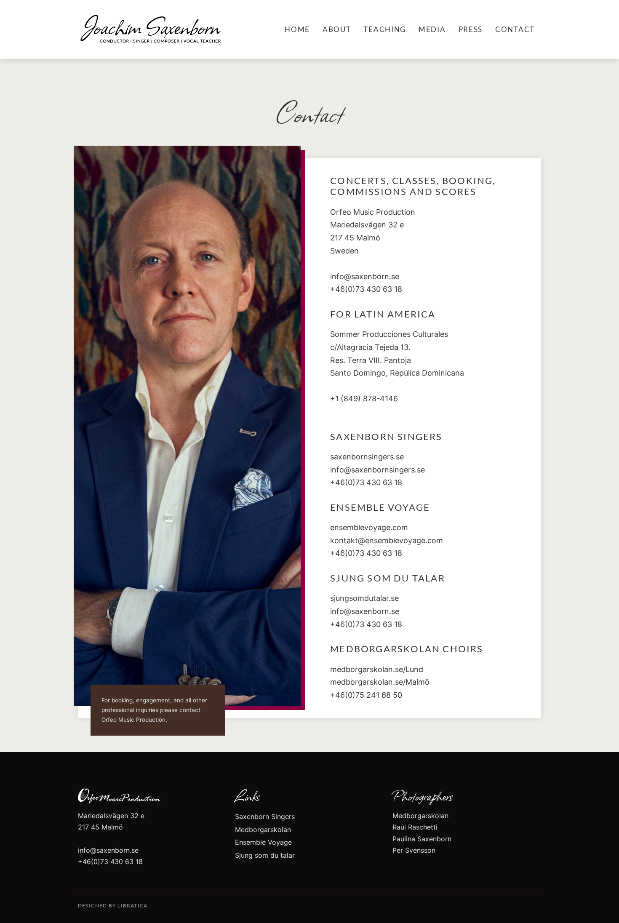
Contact (515, 29)
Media (432, 29)
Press (471, 29)
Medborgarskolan (263, 829)
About (337, 29)
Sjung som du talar (265, 855)
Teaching (384, 29)
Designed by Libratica (112, 905)
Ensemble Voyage (263, 842)
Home (297, 29)
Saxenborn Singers (265, 816)
